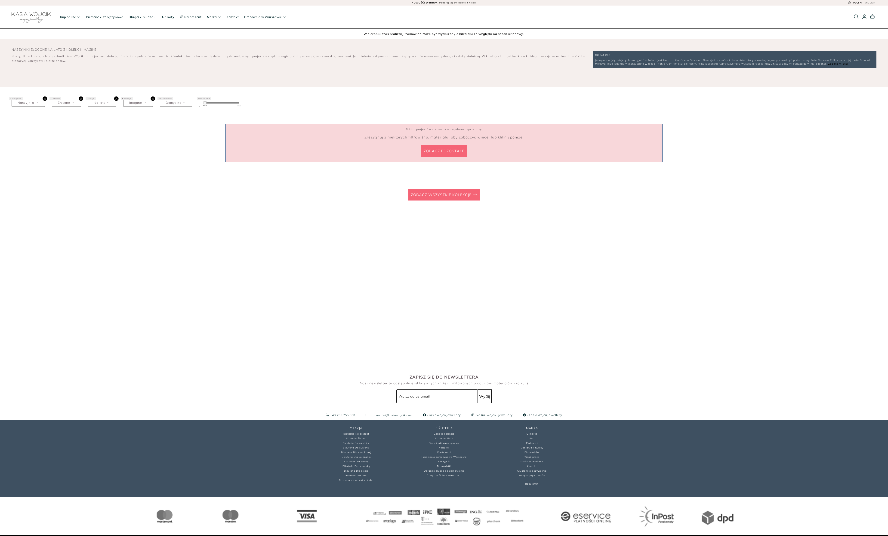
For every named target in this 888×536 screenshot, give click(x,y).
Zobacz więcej (838, 63)
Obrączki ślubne (141, 17)
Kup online (68, 17)
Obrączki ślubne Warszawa (444, 475)
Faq (532, 438)
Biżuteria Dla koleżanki (356, 456)
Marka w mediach (532, 461)
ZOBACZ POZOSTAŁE (444, 151)
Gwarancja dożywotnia (532, 470)
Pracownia (263, 17)
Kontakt (233, 17)
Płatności (532, 443)
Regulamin (532, 483)
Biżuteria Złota (444, 438)
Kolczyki (444, 447)
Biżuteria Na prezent (356, 433)
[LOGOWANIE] (864, 17)
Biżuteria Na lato (356, 475)
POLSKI (857, 2)
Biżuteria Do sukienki (356, 447)
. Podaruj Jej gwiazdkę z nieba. (444, 2)
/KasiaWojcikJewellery (544, 415)
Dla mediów (532, 452)
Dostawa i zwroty (532, 447)
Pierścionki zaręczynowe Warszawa (444, 456)
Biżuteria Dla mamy (356, 461)
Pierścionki (444, 452)
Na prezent (193, 17)
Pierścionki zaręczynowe (104, 17)
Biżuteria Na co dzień (356, 443)
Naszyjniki (444, 461)
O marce (532, 433)
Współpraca (532, 456)
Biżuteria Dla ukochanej (356, 452)
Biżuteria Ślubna (356, 438)
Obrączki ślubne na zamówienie (444, 470)
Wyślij (484, 396)
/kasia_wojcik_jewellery (494, 415)
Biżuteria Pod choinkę (356, 466)
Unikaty (168, 17)
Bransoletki (444, 466)
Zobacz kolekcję (444, 433)
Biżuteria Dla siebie (356, 470)
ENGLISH (870, 2)
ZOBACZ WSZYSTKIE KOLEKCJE (442, 194)
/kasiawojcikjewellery (443, 415)
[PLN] (205, 102)
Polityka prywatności (532, 475)
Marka (212, 17)
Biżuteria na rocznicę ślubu (356, 480)
